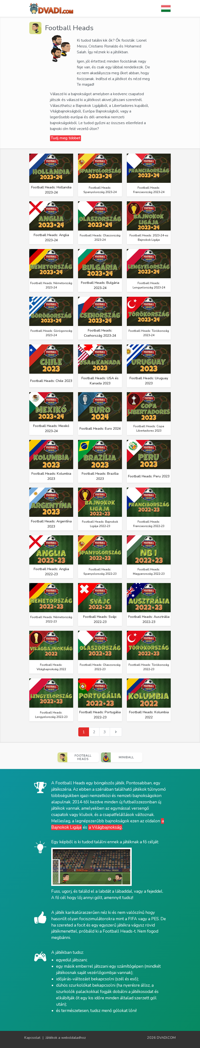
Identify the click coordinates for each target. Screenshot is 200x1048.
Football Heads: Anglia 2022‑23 (51, 571)
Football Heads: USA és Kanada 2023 (100, 381)
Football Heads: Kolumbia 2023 (51, 476)
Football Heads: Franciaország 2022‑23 (148, 524)
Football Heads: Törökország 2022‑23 (149, 667)
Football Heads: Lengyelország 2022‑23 (51, 715)
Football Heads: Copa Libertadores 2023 (148, 428)
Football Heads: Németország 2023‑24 (51, 285)
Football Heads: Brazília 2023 (100, 476)
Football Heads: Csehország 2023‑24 (100, 333)
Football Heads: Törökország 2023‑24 (149, 333)
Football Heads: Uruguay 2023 (149, 381)
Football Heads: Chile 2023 (51, 381)
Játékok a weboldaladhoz (66, 1037)
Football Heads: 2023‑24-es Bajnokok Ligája (149, 237)
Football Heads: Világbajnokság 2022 (51, 667)
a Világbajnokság (105, 827)
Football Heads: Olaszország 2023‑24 (100, 237)
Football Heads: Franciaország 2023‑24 (148, 190)
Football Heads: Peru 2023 (149, 476)
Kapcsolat (32, 1037)
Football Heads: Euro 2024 (100, 428)
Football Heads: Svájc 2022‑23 (100, 619)
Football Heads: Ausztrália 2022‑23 (149, 619)
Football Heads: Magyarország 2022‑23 (149, 571)
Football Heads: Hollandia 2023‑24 (51, 190)
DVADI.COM (166, 1037)
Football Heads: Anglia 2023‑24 (51, 237)
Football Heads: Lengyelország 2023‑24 (149, 285)
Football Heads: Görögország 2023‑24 (51, 333)
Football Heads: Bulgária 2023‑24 (100, 285)
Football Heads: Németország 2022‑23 (51, 619)
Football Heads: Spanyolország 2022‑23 (100, 571)
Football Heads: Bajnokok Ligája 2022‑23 (100, 524)
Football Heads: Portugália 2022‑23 (100, 715)
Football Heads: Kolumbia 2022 (149, 715)
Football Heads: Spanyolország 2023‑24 (100, 190)
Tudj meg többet (65, 138)
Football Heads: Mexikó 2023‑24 (51, 428)
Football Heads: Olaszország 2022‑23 (100, 667)
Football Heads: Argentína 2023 (51, 524)
